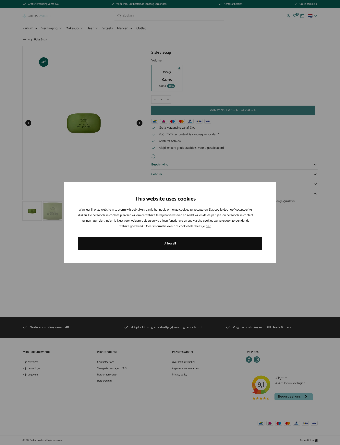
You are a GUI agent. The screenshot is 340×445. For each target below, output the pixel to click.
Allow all (170, 243)
